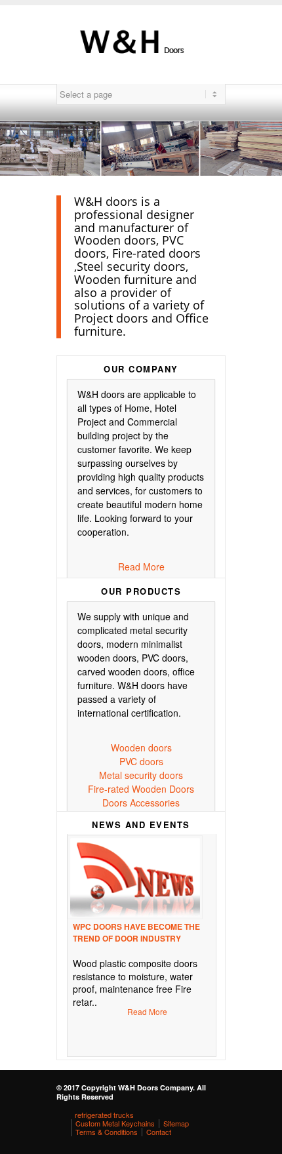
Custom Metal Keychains (115, 1123)
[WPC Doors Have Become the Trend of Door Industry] (138, 877)
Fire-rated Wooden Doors (141, 788)
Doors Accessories (141, 802)
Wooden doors (141, 747)
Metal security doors (141, 775)
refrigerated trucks (104, 1114)
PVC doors (141, 761)
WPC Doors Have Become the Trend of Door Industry (136, 932)
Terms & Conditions (106, 1131)
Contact (158, 1131)
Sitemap (176, 1123)
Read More (141, 566)
